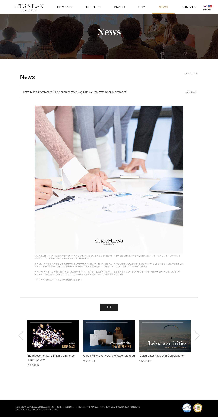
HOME (186, 74)
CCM (141, 7)
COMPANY (65, 7)
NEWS (163, 7)
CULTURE (93, 7)
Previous (21, 335)
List (109, 307)
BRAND (119, 7)
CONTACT (188, 7)
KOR (205, 10)
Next (196, 335)
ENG (210, 10)
